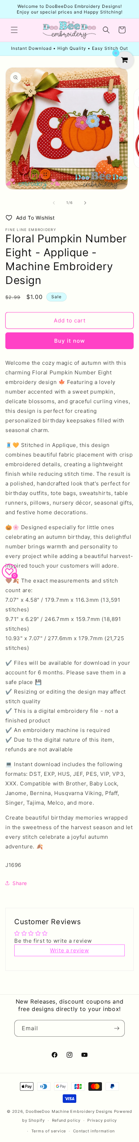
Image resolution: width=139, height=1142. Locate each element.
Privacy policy (102, 1120)
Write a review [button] (69, 950)
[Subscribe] (116, 1028)
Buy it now (69, 340)
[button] (14, 30)
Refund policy (66, 1120)
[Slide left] (54, 203)
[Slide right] (85, 203)
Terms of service (48, 1130)
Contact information (94, 1130)
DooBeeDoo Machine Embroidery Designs (69, 1111)
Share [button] (19, 883)
